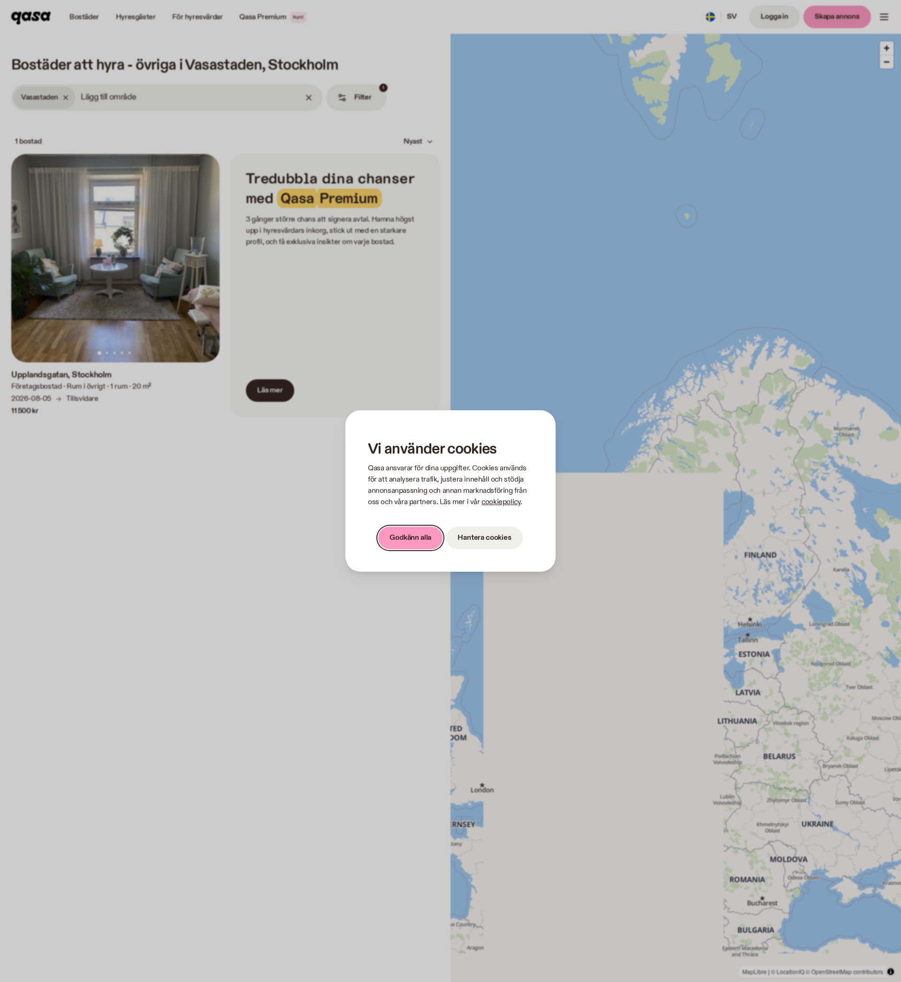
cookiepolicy (500, 502)
